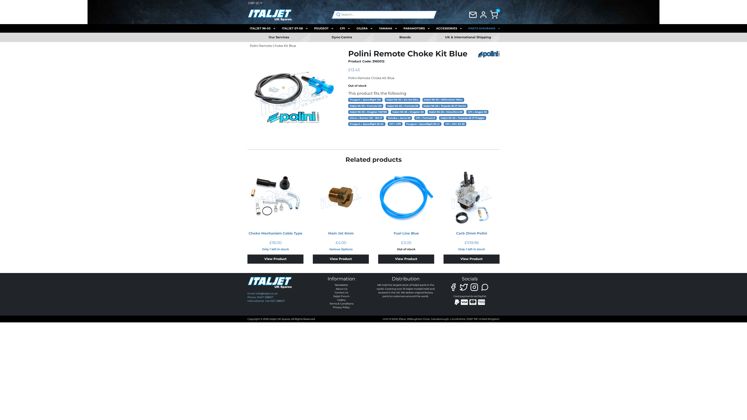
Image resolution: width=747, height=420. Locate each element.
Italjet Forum (341, 296)
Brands (405, 37)
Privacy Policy (341, 307)
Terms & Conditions (341, 303)
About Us (341, 288)
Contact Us (341, 292)
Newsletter (341, 285)
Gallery (341, 299)
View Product (275, 259)
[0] (494, 14)
